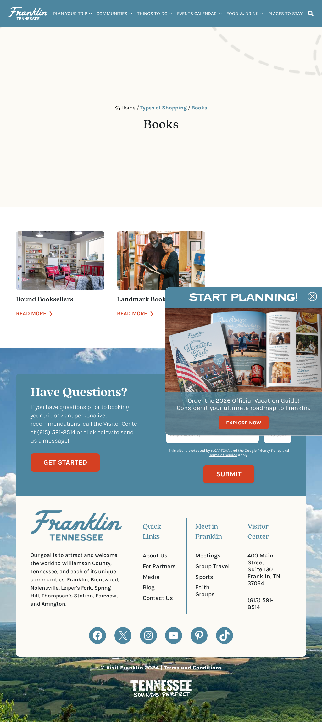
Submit (229, 474)
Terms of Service (223, 455)
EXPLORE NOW (243, 423)
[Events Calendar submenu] (220, 13)
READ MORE (34, 313)
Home (128, 107)
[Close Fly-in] (312, 296)
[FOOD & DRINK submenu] (261, 13)
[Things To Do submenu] (170, 13)
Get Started (65, 462)
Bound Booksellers (44, 299)
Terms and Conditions (193, 667)
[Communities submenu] (130, 13)
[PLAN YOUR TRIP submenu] (90, 13)
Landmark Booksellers (151, 299)
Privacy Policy (269, 450)
